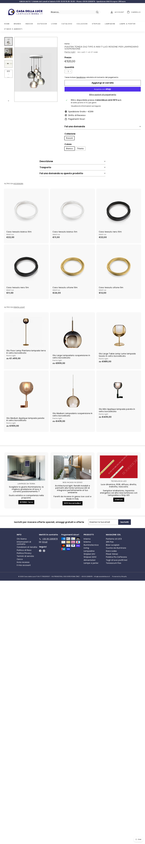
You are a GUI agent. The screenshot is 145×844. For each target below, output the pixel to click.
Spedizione (81, 77)
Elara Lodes (111, 551)
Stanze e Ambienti (13, 29)
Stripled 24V (89, 554)
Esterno (87, 542)
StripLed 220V (90, 557)
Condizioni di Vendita (27, 547)
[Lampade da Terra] (26, 468)
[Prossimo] (8, 100)
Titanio (80, 148)
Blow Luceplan (113, 545)
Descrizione (46, 161)
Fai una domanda (75, 126)
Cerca (20, 559)
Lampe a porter (127, 24)
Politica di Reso (24, 550)
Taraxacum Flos (113, 563)
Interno (87, 539)
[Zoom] (35, 69)
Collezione (70, 134)
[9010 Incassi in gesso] (72, 467)
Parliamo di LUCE (114, 539)
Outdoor (42, 24)
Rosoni (69, 138)
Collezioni (82, 24)
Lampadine (110, 24)
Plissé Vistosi (112, 554)
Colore (68, 144)
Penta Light (70, 52)
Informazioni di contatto (24, 543)
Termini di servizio (25, 556)
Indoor (29, 24)
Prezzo (68, 57)
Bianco (69, 148)
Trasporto (45, 167)
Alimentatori (89, 560)
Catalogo (67, 24)
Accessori (18, 184)
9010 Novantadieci (72, 503)
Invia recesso (23, 562)
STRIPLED (119, 499)
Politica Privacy (24, 553)
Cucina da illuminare (116, 548)
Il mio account (24, 565)
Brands (17, 24)
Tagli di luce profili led (116, 560)
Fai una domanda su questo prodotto (61, 173)
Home (7, 24)
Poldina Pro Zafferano (116, 557)
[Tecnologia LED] (119, 466)
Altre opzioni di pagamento (102, 94)
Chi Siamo (22, 539)
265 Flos (110, 542)
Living (54, 24)
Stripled (96, 24)
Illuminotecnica (91, 545)
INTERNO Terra (26, 502)
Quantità (69, 67)
